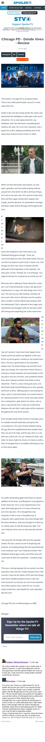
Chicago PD (6, 54)
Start (3, 8)
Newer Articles (6, 721)
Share (4, 646)
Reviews (21, 54)
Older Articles (39, 721)
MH (14, 54)
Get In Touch (14, 13)
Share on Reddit (22, 59)
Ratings (37, 8)
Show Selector (16, 8)
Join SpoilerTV (30, 13)
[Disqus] (22, 688)
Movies (28, 8)
